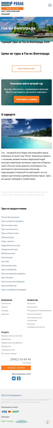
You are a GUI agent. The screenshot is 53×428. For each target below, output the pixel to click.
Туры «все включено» (9, 229)
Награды (4, 310)
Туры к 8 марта (7, 277)
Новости (4, 307)
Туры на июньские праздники (13, 281)
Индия (19, 19)
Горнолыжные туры (9, 265)
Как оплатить (32, 307)
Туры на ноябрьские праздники (13, 289)
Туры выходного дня (9, 225)
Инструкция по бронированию (39, 310)
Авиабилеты (6, 339)
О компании (6, 303)
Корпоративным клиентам (11, 335)
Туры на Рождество (9, 269)
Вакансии (5, 314)
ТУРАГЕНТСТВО (12, 8)
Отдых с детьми (7, 241)
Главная (4, 19)
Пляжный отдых (7, 237)
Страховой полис (8, 350)
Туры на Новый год (8, 285)
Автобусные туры (8, 253)
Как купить (31, 303)
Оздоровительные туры (10, 245)
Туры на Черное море (10, 233)
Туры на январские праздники (13, 273)
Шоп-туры (5, 261)
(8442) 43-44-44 (20, 359)
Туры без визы (7, 257)
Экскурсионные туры (9, 249)
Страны (12, 19)
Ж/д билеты (6, 346)
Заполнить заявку (26, 99)
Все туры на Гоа (26, 69)
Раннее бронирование (10, 217)
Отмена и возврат (34, 314)
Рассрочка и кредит (9, 353)
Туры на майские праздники (12, 221)
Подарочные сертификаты (12, 342)
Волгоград (27, 362)
